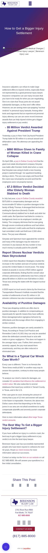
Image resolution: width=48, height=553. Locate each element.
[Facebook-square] (19, 522)
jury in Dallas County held (26, 161)
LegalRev (27, 548)
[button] (44, 4)
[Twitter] (24, 522)
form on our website (31, 457)
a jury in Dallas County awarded (29, 198)
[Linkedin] (29, 522)
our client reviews (22, 450)
